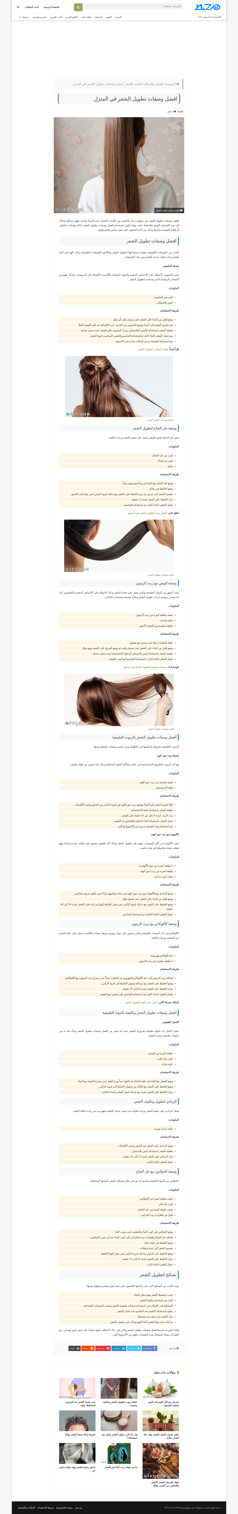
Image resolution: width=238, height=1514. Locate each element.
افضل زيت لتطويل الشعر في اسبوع (147, 513)
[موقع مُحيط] (207, 7)
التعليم (109, 17)
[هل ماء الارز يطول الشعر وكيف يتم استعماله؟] (119, 1420)
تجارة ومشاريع (40, 17)
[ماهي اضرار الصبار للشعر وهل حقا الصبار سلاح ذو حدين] (161, 1420)
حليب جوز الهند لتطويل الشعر (141, 1002)
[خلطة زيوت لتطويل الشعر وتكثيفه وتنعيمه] (119, 1388)
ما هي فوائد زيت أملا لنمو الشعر (121, 1467)
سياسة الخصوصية (64, 1507)
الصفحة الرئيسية (51, 7)
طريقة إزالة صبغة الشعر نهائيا (80, 1434)
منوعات (25, 17)
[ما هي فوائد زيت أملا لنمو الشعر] (119, 1453)
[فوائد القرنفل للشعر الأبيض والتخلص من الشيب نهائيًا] (161, 1461)
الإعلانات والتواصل (26, 1507)
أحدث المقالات (32, 7)
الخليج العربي (72, 17)
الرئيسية (170, 84)
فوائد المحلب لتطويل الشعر (153, 349)
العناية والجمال (153, 84)
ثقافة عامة (86, 17)
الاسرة (118, 17)
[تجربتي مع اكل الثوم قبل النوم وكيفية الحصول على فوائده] (161, 1388)
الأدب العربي (56, 17)
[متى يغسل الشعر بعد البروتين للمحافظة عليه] (77, 1388)
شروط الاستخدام (46, 1507)
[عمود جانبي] (18, 7)
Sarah (180, 111)
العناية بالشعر (133, 84)
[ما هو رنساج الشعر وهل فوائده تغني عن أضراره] (77, 1453)
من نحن (78, 1507)
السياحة (98, 17)
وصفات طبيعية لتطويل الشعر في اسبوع (145, 667)
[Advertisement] (119, 48)
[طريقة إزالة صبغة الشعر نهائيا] (77, 1420)
